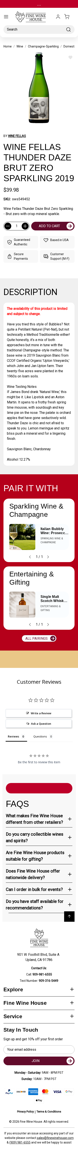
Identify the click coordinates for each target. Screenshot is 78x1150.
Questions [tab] (40, 736)
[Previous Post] (29, 557)
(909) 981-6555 (20, 1142)
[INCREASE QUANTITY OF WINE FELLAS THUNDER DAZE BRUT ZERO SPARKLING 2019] (25, 226)
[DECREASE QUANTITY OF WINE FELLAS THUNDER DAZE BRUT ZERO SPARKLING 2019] (7, 226)
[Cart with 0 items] (69, 16)
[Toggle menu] (6, 16)
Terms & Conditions (49, 1111)
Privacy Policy (25, 1111)
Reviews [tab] (13, 736)
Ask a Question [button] (41, 724)
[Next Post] (48, 557)
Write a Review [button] (41, 713)
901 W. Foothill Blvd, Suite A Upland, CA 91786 (39, 957)
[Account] (58, 16)
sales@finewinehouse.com (55, 1138)
